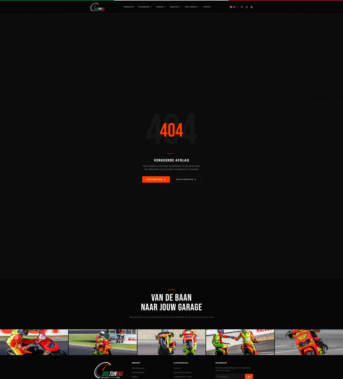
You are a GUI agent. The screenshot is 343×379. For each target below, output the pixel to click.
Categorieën (144, 7)
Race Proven (191, 7)
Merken (159, 7)
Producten (129, 7)
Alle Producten (138, 368)
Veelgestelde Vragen (183, 377)
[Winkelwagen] (251, 7)
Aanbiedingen (138, 372)
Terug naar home (155, 179)
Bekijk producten (184, 179)
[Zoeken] (242, 7)
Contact (207, 7)
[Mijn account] (246, 7)
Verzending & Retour (183, 372)
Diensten (174, 7)
